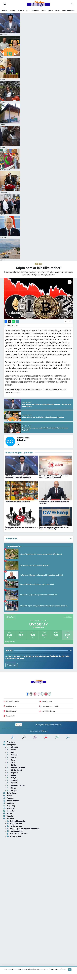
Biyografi (11, 808)
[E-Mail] (18, 444)
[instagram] (34, 737)
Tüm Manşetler (11, 711)
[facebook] (12, 737)
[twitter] (23, 737)
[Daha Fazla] (17, 321)
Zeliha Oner (21, 440)
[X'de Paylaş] (9, 321)
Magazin (14, 773)
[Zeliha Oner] (10, 441)
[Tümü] (71, 539)
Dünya (13, 778)
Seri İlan (10, 803)
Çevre (43, 10)
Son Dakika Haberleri (49, 711)
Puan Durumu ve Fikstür (50, 706)
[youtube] (45, 737)
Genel (12, 760)
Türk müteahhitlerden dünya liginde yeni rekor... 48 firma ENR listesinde (53, 477)
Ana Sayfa (11, 742)
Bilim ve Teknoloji (17, 768)
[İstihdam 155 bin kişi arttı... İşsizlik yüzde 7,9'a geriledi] (21, 516)
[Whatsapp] (49, 694)
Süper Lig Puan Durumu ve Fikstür (24, 829)
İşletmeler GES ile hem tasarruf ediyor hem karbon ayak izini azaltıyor (54, 528)
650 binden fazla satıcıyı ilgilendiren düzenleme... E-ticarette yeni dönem (18, 477)
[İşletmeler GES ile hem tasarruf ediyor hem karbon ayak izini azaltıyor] (55, 516)
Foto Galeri (12, 793)
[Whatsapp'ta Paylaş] (13, 321)
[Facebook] (27, 694)
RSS (19, 725)
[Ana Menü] (5, 4)
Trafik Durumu (11, 706)
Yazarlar (10, 798)
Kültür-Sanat (16, 770)
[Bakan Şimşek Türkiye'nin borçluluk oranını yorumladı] (55, 491)
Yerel (12, 762)
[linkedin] (67, 737)
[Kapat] (75, 840)
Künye (13, 788)
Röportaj (11, 806)
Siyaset (13, 783)
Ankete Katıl (11, 665)
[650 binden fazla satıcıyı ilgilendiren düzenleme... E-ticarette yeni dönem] (21, 465)
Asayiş (12, 10)
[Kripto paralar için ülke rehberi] (38, 298)
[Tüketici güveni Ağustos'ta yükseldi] (21, 491)
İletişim (13, 790)
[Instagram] (38, 694)
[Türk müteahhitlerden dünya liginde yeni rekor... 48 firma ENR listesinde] (55, 465)
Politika (21, 10)
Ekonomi (35, 10)
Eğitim (50, 10)
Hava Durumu (47, 701)
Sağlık (57, 10)
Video (9, 796)
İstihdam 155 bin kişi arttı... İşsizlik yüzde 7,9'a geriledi (21, 528)
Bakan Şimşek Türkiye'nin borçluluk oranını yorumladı (54, 502)
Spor (28, 10)
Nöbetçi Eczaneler (12, 701)
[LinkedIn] (42, 694)
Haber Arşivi (10, 716)
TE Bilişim (44, 731)
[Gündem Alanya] (38, 3)
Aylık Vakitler (11, 641)
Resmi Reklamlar (68, 10)
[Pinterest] (34, 694)
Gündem (5, 10)
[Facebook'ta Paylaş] (6, 321)
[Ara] (72, 4)
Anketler (11, 811)
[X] (31, 694)
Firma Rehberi (13, 801)
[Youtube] (46, 694)
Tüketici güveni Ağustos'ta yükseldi (17, 501)
